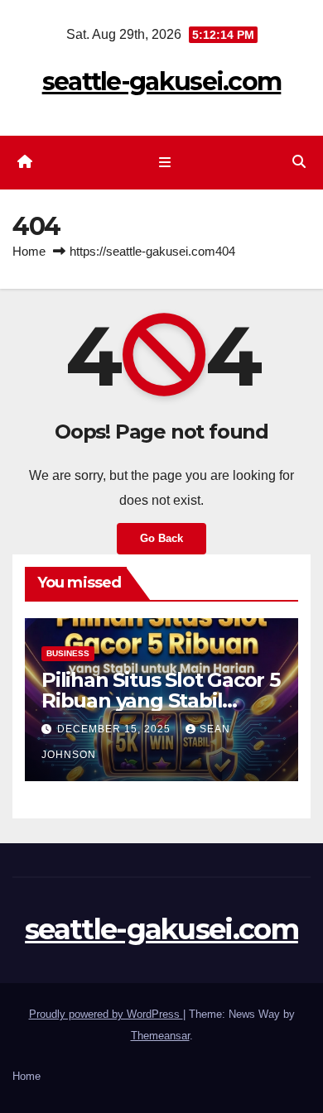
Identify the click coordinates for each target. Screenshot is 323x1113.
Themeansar (160, 1035)
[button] (299, 162)
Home (29, 251)
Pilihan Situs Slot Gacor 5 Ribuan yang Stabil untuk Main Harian (160, 700)
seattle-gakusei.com (162, 81)
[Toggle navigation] (164, 163)
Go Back (161, 538)
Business (67, 653)
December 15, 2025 (115, 729)
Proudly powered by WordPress (106, 1014)
